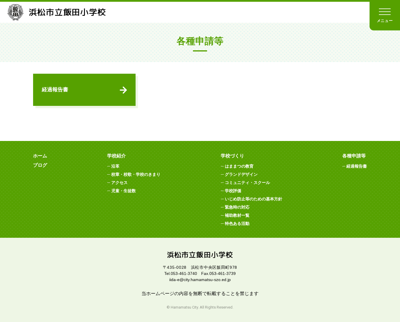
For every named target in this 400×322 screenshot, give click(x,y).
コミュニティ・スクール (247, 182)
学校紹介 (116, 155)
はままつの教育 (239, 166)
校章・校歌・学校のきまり (135, 174)
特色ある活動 (237, 223)
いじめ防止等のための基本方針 (253, 199)
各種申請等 (354, 155)
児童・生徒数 (123, 190)
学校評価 (233, 190)
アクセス (119, 182)
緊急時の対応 (237, 207)
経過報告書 (55, 89)
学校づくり (232, 155)
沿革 (115, 166)
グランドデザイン (241, 174)
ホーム (40, 155)
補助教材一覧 (237, 215)
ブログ (40, 165)
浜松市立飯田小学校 (67, 12)
